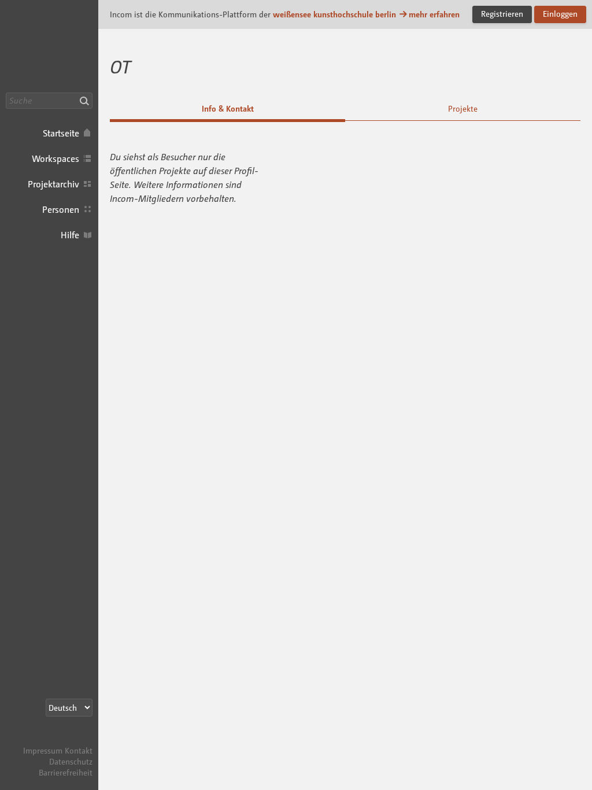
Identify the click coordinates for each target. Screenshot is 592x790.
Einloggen (560, 14)
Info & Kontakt (228, 108)
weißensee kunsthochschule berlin (334, 14)
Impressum (42, 750)
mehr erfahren (434, 14)
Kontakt (78, 750)
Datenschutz (70, 761)
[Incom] (72, 739)
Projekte (463, 108)
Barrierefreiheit (65, 772)
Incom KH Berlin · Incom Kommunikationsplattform (49, 46)
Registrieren (502, 14)
